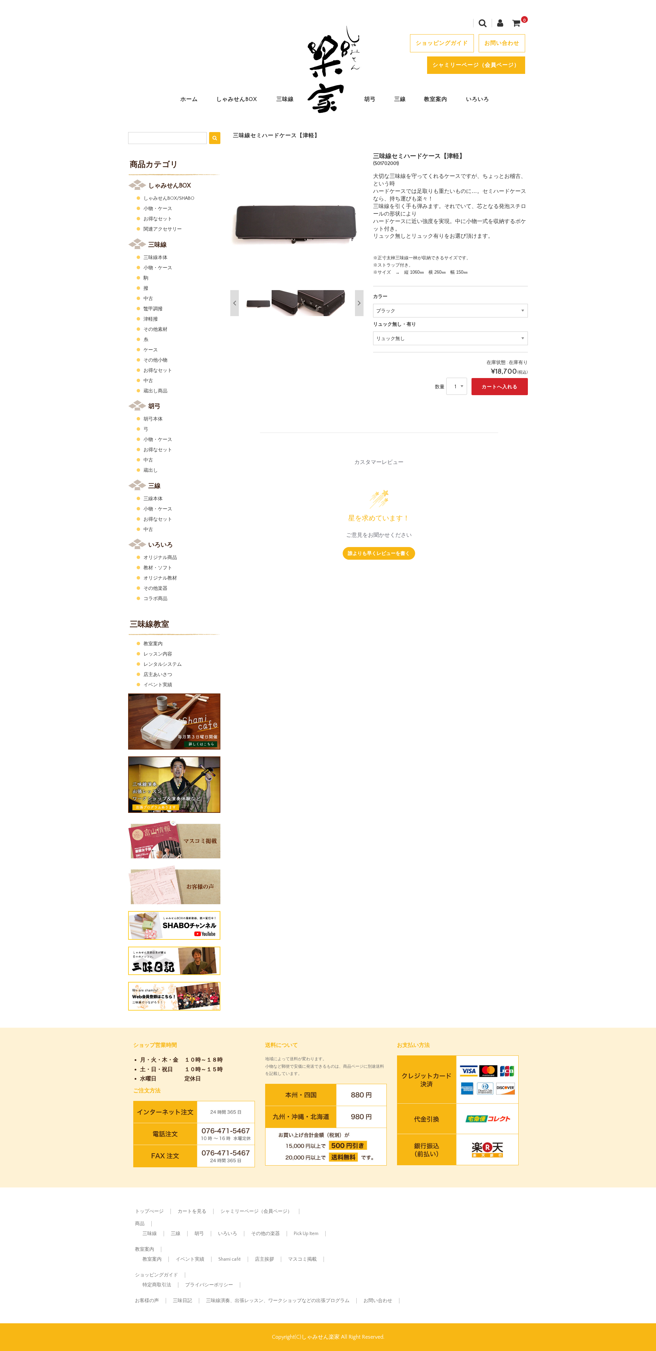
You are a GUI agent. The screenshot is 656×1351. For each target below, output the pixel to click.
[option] (297, 220)
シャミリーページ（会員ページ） (476, 65)
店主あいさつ (158, 674)
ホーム (189, 99)
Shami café (229, 1259)
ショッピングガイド (442, 43)
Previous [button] (234, 303)
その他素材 (155, 329)
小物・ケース (158, 208)
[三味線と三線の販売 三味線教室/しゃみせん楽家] (328, 114)
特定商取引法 (156, 1285)
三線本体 (153, 499)
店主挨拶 (264, 1259)
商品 (140, 1223)
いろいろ (477, 99)
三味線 (285, 99)
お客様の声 (147, 1300)
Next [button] (359, 303)
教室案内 (435, 99)
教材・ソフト (158, 568)
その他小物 (155, 360)
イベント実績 (158, 685)
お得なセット (158, 219)
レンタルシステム (163, 664)
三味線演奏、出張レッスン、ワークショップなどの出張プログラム (278, 1300)
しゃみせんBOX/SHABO (169, 198)
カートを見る (192, 1211)
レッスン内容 (158, 654)
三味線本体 (155, 257)
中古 (148, 298)
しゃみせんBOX (236, 99)
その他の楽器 (265, 1233)
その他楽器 (155, 588)
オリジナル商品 (160, 557)
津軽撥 (151, 319)
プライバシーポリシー (209, 1285)
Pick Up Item (306, 1233)
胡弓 (370, 99)
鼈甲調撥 (153, 309)
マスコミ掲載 (302, 1259)
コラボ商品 (155, 598)
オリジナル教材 (160, 578)
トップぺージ (149, 1211)
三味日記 (182, 1300)
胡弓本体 (153, 419)
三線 (400, 99)
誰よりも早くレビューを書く (379, 553)
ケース (151, 350)
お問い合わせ (501, 43)
